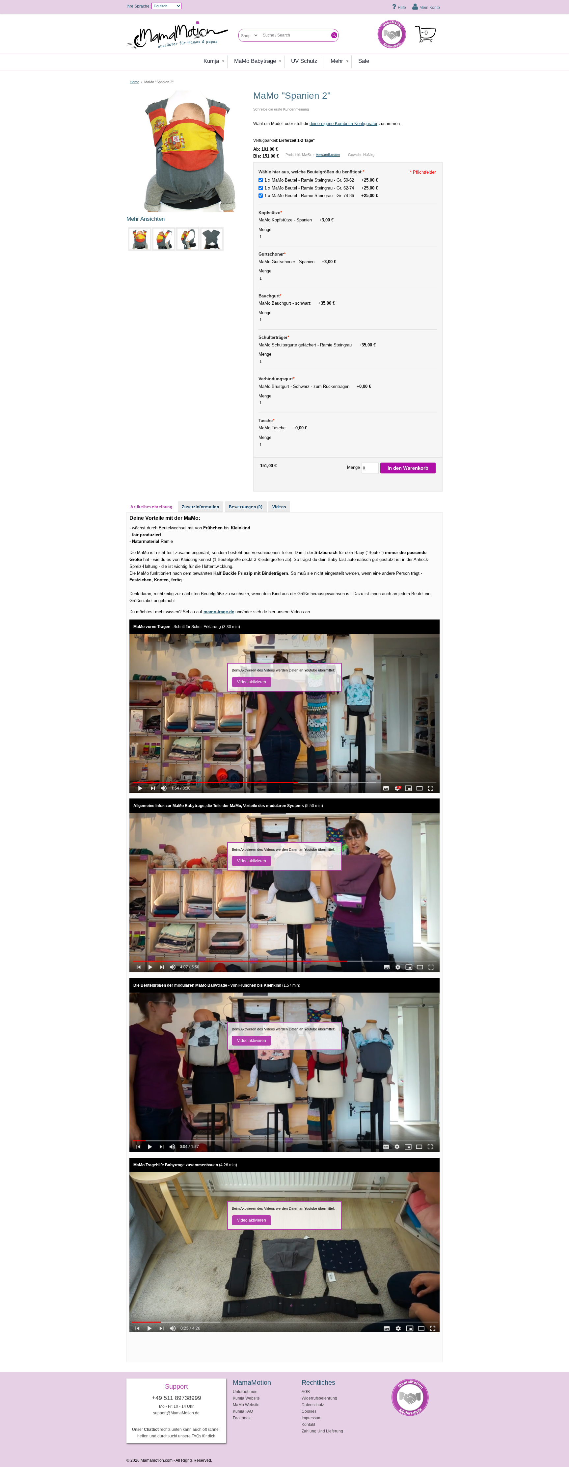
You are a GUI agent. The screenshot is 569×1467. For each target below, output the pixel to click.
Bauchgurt (269, 295)
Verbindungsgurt (276, 378)
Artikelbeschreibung (151, 507)
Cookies (309, 1411)
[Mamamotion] (182, 35)
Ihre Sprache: (138, 6)
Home (134, 82)
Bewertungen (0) (246, 507)
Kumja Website (246, 1398)
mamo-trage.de (218, 611)
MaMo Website (246, 1405)
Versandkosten (328, 155)
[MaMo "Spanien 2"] (187, 93)
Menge (265, 229)
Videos (279, 507)
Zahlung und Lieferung (322, 1431)
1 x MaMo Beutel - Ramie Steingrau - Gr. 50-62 (321, 180)
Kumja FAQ (243, 1411)
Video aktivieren (251, 682)
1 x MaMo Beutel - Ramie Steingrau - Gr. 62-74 (321, 188)
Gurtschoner (271, 254)
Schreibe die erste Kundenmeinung (281, 109)
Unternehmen (245, 1391)
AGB (306, 1391)
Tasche (266, 420)
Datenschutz (313, 1405)
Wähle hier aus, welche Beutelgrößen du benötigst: (311, 171)
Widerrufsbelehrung (319, 1398)
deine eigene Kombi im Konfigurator (343, 123)
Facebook (242, 1418)
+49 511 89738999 (176, 1398)
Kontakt (308, 1424)
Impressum (311, 1418)
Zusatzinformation (200, 507)
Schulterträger (273, 337)
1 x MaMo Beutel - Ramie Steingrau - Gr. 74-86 (321, 195)
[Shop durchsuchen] (334, 35)
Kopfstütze (270, 212)
